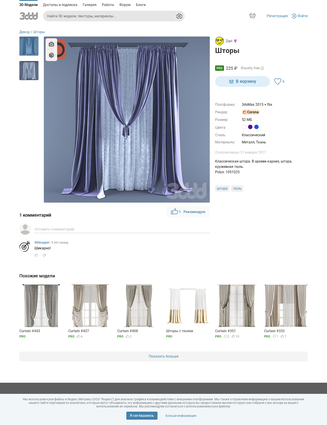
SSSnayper (42, 242)
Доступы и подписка (60, 5)
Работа (108, 5)
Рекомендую (192, 212)
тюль (237, 188)
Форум (125, 5)
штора (222, 188)
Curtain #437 (78, 331)
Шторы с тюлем (179, 331)
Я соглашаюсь (142, 415)
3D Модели (28, 5)
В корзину (246, 81)
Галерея (90, 5)
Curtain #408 (127, 331)
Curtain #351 (225, 331)
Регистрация (277, 16)
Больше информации (181, 415)
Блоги (141, 5)
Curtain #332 (274, 331)
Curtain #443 (29, 331)
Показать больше (163, 356)
